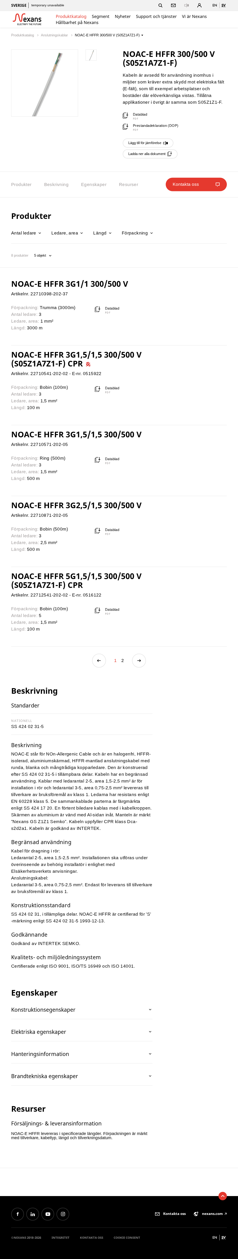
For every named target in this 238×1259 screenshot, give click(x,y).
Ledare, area (65, 233)
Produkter (21, 184)
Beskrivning (56, 184)
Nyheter (123, 16)
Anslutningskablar (55, 35)
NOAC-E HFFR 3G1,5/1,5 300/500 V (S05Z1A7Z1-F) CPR (76, 359)
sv (223, 5)
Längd (100, 233)
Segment (100, 16)
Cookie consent (127, 1237)
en (214, 5)
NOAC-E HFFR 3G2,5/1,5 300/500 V (76, 505)
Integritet (60, 1237)
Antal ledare (24, 233)
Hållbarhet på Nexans (77, 22)
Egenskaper (93, 184)
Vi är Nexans (194, 16)
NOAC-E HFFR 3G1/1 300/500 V (69, 283)
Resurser (128, 184)
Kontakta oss (91, 1237)
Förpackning (135, 233)
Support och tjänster (156, 16)
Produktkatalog (71, 16)
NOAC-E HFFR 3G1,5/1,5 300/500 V (76, 434)
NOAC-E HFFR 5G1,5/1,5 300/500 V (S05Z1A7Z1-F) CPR (76, 580)
